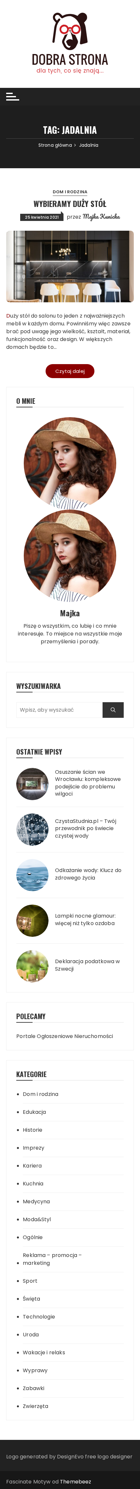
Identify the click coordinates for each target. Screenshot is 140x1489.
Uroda (31, 1334)
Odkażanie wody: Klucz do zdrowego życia (88, 874)
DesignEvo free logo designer (95, 1456)
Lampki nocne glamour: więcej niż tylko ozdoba (85, 919)
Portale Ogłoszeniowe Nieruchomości (64, 1036)
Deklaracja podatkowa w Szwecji (87, 965)
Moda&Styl (37, 1219)
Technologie (39, 1316)
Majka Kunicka (101, 216)
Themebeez (75, 1481)
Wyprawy (35, 1370)
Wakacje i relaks (44, 1352)
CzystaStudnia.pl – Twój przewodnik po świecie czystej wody (85, 829)
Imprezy (33, 1148)
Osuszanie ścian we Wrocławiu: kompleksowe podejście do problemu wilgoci (88, 783)
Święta (31, 1299)
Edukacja (34, 1112)
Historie (32, 1130)
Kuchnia (33, 1183)
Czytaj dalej (70, 371)
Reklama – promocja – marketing (52, 1259)
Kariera (32, 1165)
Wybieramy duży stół (70, 203)
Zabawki (33, 1388)
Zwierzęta (35, 1406)
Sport (30, 1281)
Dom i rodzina (70, 192)
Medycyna (36, 1201)
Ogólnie (33, 1237)
